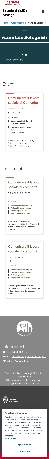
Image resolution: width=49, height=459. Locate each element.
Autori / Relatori (18, 22)
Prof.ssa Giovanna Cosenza (21, 208)
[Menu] (43, 11)
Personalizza (10, 438)
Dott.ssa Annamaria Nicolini (21, 213)
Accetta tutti (24, 445)
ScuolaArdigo (21, 361)
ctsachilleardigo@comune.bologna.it (29, 356)
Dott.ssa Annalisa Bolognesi (21, 205)
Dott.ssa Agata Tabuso (19, 210)
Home (5, 22)
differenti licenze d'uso (29, 383)
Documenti (12, 380)
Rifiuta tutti (24, 451)
